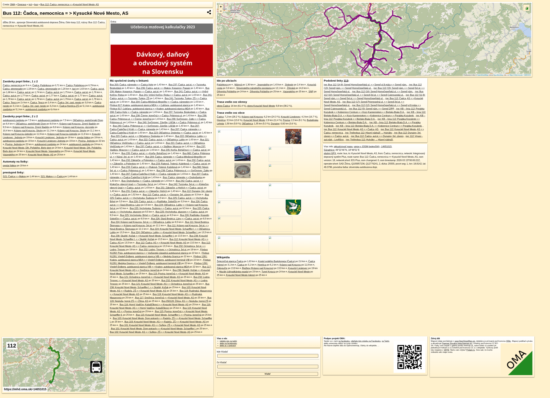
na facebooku (344, 341)
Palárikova (222, 84)
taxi (74, 89)
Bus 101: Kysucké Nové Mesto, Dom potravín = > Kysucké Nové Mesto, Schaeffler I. (153, 328)
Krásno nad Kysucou (252, 117)
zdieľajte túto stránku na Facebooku (366, 341)
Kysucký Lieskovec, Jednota (49, 137)
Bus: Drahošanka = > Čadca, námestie (141, 181)
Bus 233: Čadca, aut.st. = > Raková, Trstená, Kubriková (149, 167)
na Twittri (385, 341)
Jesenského (263, 84)
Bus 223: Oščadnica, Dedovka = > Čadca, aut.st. (173, 133)
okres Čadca (223, 106)
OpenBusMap (498, 75)
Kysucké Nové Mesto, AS (40, 154)
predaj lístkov (84, 137)
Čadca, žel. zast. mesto (69, 102)
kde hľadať (222, 351)
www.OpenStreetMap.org (465, 341)
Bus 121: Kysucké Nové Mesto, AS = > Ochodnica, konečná (161, 284)
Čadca (220, 117)
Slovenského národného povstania (254, 88)
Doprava (21, 4)
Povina (286, 120)
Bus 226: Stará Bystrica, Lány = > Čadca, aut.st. (175, 218)
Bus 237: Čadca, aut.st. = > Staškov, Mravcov (158, 146)
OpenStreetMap (482, 75)
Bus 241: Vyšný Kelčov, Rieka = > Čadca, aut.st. (163, 95)
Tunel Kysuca (268, 271)
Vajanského (289, 91)
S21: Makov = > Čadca (52, 176)
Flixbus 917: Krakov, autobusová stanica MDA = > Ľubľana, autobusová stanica (150, 105)
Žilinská (291, 88)
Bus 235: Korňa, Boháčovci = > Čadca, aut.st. (184, 150)
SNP (311, 91)
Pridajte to (470, 350)
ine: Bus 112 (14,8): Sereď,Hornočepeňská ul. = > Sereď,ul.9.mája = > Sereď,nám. (365, 84)
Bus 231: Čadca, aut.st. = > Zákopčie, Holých (144, 191)
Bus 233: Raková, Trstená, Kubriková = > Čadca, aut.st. (179, 163)
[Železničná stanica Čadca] (242, 161)
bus (36, 4)
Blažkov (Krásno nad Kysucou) (257, 268)
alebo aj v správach (228, 345)
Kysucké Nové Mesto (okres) (240, 275)
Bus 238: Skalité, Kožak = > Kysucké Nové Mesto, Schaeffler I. (142, 236)
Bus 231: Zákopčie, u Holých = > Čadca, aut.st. (179, 188)
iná (30, 4)
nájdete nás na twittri (228, 341)
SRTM (446, 350)
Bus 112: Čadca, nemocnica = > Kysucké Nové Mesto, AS (69, 4)
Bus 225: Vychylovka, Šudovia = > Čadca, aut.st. (154, 208)
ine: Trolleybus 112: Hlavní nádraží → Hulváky (368, 133)
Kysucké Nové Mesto (254, 120)
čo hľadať (222, 362)
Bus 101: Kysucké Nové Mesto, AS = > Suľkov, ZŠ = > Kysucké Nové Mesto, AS (160, 325)
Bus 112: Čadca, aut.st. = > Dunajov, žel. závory (167, 194)
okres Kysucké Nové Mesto (261, 106)
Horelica (221, 120)
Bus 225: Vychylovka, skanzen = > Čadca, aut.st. (180, 212)
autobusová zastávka (36, 109)
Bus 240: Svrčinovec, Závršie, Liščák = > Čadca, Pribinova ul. (169, 122)
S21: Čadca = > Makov (14, 176)
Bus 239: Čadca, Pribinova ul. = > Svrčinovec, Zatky (183, 170)
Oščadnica (247, 123)
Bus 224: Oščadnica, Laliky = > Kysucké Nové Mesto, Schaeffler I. (164, 232)
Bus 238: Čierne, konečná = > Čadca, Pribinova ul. (156, 115)
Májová (238, 84)
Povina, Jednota (86, 141)
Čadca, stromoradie (13, 89)
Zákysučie (222, 268)
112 (346, 80)
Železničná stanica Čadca (230, 261)
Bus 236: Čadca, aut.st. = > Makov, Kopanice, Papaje (163, 88)
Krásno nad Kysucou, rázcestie (78, 127)
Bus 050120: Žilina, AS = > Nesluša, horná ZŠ (185, 301)
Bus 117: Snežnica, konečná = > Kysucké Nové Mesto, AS (164, 297)
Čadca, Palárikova (41, 85)
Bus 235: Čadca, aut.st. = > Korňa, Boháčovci (144, 153)
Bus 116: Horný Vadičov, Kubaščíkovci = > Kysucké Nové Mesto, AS (154, 304)
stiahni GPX (330, 153)
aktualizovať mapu (343, 146)
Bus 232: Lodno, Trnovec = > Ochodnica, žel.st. (163, 249)
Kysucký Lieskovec (290, 117)
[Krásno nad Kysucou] (293, 215)
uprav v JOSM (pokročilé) (366, 146)
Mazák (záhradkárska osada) (234, 271)
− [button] (221, 11)
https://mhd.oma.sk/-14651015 (520, 75)
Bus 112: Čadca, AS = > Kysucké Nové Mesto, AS (161, 243)
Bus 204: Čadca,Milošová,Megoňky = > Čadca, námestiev (160, 102)
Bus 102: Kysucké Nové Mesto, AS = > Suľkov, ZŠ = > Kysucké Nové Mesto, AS (150, 332)
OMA (12, 4)
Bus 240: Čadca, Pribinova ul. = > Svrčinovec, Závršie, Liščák (144, 126)
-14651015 (386, 146)
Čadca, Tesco (10, 102)
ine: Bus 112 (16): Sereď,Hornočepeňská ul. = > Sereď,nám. (382, 91)
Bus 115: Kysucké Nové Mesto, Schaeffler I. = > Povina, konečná (168, 315)
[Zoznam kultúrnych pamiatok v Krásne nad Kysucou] (242, 178)
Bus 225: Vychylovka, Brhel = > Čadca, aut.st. (143, 215)
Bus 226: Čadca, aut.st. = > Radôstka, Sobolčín (153, 201)
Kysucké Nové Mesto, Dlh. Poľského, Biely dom (27, 148)
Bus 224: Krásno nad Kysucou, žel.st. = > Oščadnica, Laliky (141, 222)
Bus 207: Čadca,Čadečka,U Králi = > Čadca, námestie (149, 174)
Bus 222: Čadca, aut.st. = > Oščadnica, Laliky (162, 139)
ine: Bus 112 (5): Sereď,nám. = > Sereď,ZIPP (371, 109)
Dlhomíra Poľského (226, 91)
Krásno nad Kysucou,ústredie (18, 134)
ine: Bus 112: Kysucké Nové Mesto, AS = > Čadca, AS (351, 129)
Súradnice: (329, 150)
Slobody (289, 84)
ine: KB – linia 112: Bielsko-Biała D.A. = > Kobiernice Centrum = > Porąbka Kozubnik (379, 126)
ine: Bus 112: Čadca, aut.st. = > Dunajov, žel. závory (377, 136)
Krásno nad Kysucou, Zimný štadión (77, 124)
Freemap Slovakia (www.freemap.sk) (457, 343)
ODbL (508, 341)
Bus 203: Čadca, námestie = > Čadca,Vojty (131, 84)
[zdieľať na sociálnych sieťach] (209, 12)
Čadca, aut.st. (97, 89)
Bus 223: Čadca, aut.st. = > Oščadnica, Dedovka (135, 136)
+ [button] (221, 6)
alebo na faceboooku (228, 343)
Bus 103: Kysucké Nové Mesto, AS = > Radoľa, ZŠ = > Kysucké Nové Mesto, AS (165, 322)
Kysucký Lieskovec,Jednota (51, 141)
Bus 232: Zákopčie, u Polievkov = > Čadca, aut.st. (146, 160)
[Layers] (526, 8)
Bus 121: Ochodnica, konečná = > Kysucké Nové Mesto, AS (150, 277)
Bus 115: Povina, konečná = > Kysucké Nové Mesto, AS (177, 273)
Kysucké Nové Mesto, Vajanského (43, 151)
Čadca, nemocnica (12, 85)
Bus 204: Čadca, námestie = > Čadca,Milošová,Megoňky (174, 157)
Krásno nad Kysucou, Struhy (28, 130)
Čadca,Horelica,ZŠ (69, 106)
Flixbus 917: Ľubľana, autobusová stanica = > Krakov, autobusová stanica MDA (150, 109)
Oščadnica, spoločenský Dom (88, 120)
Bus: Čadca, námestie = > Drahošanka (182, 177)
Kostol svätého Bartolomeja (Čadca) (276, 261)
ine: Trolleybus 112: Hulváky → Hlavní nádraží (369, 139)
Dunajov (275, 123)
